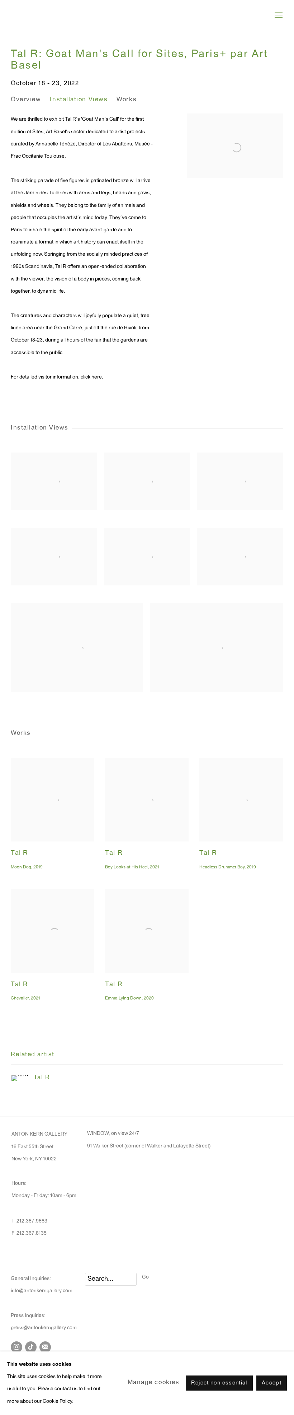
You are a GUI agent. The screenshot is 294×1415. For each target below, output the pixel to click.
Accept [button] (271, 1383)
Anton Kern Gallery (57, 15)
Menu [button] (277, 15)
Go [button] (145, 1277)
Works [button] (127, 100)
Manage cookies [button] (154, 1383)
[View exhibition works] (235, 125)
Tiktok (31, 1347)
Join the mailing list (45, 1347)
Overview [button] (26, 100)
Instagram (16, 1347)
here (96, 377)
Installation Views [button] (79, 100)
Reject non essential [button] (219, 1383)
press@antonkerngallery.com (44, 1328)
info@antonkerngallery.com (41, 1291)
